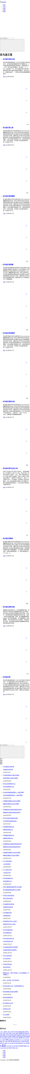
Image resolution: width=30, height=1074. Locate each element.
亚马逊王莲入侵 (8, 127)
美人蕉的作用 (6, 958)
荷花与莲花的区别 (8, 898)
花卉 (4, 8)
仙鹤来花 (14, 1036)
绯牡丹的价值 (6, 967)
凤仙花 (17, 1037)
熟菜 (1, 1043)
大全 (4, 6)
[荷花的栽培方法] (8, 878)
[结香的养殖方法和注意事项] (11, 775)
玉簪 (10, 1043)
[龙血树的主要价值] (8, 766)
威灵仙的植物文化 (8, 997)
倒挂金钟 (9, 1037)
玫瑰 (12, 1043)
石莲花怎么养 (6, 1009)
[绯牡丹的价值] (7, 964)
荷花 (15, 1046)
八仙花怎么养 (6, 872)
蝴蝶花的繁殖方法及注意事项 (11, 804)
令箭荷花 (18, 1036)
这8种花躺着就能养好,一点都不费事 (12, 795)
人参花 (26, 1034)
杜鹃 (14, 1041)
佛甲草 (25, 1036)
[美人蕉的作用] (7, 955)
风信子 (10, 1047)
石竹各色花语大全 (8, 941)
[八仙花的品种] (7, 861)
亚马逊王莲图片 (8, 538)
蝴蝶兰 (25, 1046)
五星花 (14, 1034)
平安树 (25, 1039)
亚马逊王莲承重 (8, 264)
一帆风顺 (5, 1031)
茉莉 (10, 1046)
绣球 (27, 1043)
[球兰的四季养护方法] (9, 783)
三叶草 (7, 1033)
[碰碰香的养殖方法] (8, 826)
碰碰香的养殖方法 (8, 829)
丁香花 (12, 1031)
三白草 (13, 1033)
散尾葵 (1, 1041)
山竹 (22, 1039)
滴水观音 (27, 1041)
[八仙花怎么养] (7, 869)
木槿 (11, 1041)
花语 (4, 10)
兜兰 (12, 1037)
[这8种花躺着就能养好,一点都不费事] (13, 792)
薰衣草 (22, 1046)
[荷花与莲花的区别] (8, 895)
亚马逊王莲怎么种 (9, 59)
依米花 (2, 1037)
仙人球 (6, 1036)
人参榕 (23, 1034)
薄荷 (19, 1046)
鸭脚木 (13, 1047)
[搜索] (12, 45)
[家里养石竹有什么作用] (10, 921)
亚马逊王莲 (6, 677)
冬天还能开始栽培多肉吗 (10, 821)
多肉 (4, 11)
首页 (4, 5)
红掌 (24, 1043)
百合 (17, 1043)
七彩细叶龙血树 (20, 1031)
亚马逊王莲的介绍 (9, 401)
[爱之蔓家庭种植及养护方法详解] (12, 887)
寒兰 (20, 1039)
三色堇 (16, 1033)
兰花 (14, 1037)
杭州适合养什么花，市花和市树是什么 (13, 986)
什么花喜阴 (6, 1014)
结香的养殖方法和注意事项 (10, 778)
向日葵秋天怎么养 (8, 1003)
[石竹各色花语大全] (8, 938)
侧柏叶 (5, 1037)
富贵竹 (17, 1039)
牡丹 (3, 1043)
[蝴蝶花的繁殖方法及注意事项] (11, 801)
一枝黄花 (8, 1031)
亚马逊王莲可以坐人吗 (10, 468)
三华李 (3, 1033)
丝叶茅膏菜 (24, 1033)
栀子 (16, 1041)
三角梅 (20, 1033)
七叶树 (15, 1031)
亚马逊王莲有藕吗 (9, 196)
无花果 (6, 1041)
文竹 (4, 1041)
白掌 (15, 1043)
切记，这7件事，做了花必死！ (11, 980)
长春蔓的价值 (6, 915)
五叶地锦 (11, 1034)
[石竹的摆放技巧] (8, 930)
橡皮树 (19, 1041)
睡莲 (19, 1043)
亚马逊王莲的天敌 (9, 607)
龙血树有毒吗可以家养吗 (10, 950)
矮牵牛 (22, 1043)
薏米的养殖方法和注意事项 (10, 991)
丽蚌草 (4, 1034)
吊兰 (24, 1037)
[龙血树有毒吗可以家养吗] (10, 947)
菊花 (17, 1046)
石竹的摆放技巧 (7, 932)
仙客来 (9, 1036)
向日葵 (26, 1037)
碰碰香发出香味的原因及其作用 (11, 812)
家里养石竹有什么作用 (9, 924)
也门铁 (7, 1034)
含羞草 (3, 1039)
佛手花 (21, 1036)
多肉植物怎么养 (12, 1039)
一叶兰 (1, 1031)
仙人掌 (3, 1036)
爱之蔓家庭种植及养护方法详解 (11, 889)
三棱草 (10, 1033)
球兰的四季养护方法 (8, 786)
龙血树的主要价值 (8, 769)
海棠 (23, 1041)
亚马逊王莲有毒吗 (9, 333)
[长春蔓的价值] (7, 912)
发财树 (20, 1037)
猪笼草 (6, 1043)
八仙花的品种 (6, 864)
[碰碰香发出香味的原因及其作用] (12, 809)
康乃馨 (27, 1039)
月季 (9, 1041)
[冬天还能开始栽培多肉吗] (10, 818)
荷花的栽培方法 (7, 881)
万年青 (26, 1031)
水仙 (21, 1041)
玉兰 (8, 1043)
